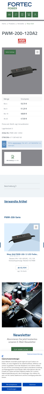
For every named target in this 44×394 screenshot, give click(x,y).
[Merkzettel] (22, 14)
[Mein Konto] (35, 14)
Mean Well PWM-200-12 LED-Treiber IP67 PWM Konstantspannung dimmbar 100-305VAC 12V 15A (22, 254)
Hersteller (20, 24)
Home (4, 24)
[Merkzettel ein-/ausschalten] (37, 52)
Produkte (12, 24)
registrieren (17, 143)
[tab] (22, 186)
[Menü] (9, 14)
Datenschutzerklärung (34, 354)
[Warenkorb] (28, 14)
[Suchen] (15, 14)
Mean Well (30, 24)
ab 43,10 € (22, 267)
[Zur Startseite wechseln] (22, 5)
